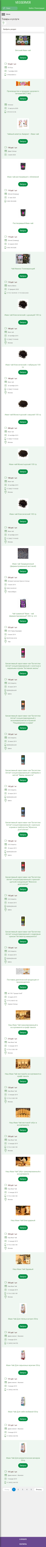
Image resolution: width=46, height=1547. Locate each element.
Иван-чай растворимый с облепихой (23, 177)
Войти (31, 8)
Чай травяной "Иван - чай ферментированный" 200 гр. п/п (23, 614)
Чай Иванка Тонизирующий (23, 269)
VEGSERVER (23, 2)
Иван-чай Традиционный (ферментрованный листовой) (23, 565)
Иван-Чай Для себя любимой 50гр (23, 1412)
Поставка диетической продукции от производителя (23, 981)
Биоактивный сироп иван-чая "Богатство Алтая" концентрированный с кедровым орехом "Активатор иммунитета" (23, 934)
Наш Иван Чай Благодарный (23, 1220)
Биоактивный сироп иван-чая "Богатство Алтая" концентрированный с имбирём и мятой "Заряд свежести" (23, 772)
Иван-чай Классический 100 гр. (23, 514)
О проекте (23, 1539)
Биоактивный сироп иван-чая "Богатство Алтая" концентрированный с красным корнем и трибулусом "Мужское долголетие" (23, 826)
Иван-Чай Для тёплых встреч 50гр (23, 1319)
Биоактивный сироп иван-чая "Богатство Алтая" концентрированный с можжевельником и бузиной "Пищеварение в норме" (23, 719)
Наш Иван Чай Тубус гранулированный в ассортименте (23, 1172)
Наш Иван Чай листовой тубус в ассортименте (23, 1124)
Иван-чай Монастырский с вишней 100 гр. (23, 414)
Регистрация (39, 8)
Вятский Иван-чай (23, 50)
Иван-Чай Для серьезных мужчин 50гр (23, 1365)
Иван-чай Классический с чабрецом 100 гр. (23, 366)
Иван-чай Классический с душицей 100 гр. (23, 315)
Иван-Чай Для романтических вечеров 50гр (23, 1459)
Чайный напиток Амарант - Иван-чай (23, 134)
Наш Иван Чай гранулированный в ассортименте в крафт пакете (23, 1026)
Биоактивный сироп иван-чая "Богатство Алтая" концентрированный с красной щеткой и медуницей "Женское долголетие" (23, 880)
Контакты (23, 1544)
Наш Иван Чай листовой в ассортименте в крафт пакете (23, 1075)
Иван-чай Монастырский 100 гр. (23, 464)
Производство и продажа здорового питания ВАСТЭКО (23, 92)
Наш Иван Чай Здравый (23, 1269)
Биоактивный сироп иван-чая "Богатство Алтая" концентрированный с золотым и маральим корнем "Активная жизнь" (23, 665)
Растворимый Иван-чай (23, 223)
